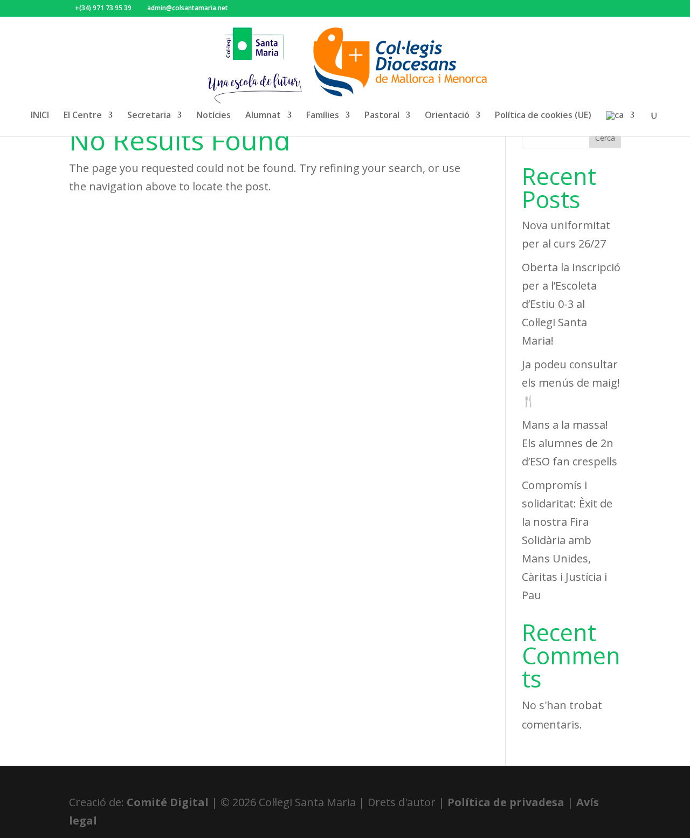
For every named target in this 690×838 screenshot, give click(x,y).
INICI (40, 116)
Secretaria (149, 116)
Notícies (213, 116)
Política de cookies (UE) (543, 116)
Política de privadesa (505, 802)
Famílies (322, 116)
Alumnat (263, 116)
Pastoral (381, 116)
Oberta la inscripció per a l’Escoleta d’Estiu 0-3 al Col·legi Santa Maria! (571, 304)
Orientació (447, 116)
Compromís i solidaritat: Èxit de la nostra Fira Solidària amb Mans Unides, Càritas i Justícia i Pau (567, 540)
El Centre (83, 116)
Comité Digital (168, 802)
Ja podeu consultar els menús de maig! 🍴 (571, 382)
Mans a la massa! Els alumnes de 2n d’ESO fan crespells (569, 443)
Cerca (605, 138)
